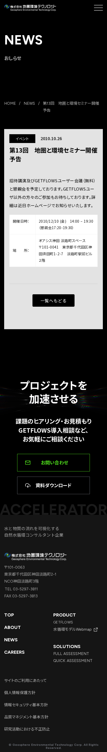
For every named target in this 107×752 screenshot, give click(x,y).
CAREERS (14, 652)
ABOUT (12, 627)
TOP (9, 615)
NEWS (29, 103)
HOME (10, 103)
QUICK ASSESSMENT (72, 660)
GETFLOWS (63, 622)
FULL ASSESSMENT (71, 653)
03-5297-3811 (25, 589)
